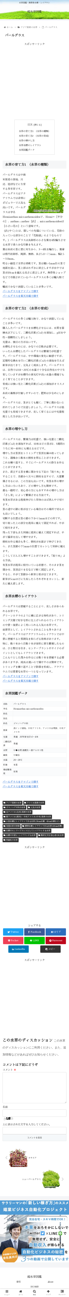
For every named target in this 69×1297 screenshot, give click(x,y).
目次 (30, 124)
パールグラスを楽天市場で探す (21, 296)
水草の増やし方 (26, 140)
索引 (18, 1282)
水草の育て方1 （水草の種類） (34, 131)
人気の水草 (35, 807)
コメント (9, 1070)
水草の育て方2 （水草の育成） (34, 136)
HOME (34, 1287)
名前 (5, 1107)
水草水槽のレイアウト (30, 145)
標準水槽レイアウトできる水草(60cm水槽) (44, 826)
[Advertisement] (34, 81)
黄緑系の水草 (12, 840)
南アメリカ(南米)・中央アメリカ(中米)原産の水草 (28, 817)
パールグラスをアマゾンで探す (21, 291)
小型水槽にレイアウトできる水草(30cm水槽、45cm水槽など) (33, 821)
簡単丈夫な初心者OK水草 (52, 835)
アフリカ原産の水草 (35, 803)
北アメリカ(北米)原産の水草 (18, 812)
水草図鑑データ (26, 150)
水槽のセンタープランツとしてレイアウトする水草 (28, 831)
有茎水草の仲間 (13, 826)
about (50, 1282)
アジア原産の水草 (14, 803)
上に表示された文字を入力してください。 (27, 1124)
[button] (62, 668)
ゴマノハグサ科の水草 (15, 807)
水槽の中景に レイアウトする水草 (21, 835)
